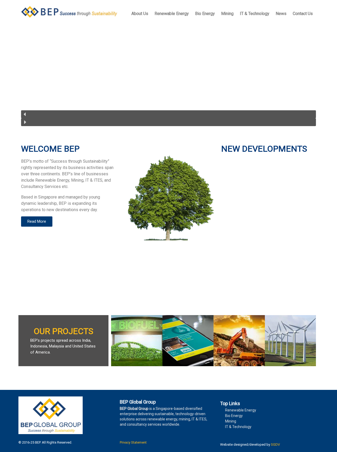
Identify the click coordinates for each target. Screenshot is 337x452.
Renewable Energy (172, 13)
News (281, 13)
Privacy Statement (133, 442)
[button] (168, 114)
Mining (227, 13)
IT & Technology (254, 13)
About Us (139, 13)
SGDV (275, 444)
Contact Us (303, 13)
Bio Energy (205, 13)
